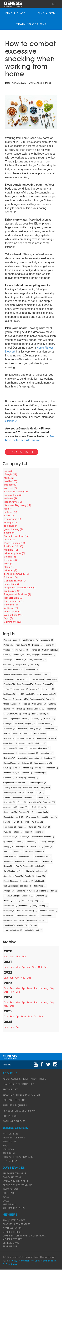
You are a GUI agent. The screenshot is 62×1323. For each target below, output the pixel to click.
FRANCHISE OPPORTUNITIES (19, 1084)
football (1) (7, 689)
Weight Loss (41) (13, 615)
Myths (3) (7, 832)
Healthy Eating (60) (11, 773)
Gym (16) (17, 768)
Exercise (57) (9, 684)
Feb (12, 967)
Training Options (31, 24)
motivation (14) (47, 753)
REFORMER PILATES (14, 1208)
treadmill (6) (8, 650)
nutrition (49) (11, 549)
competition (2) (12, 584)
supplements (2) (21, 689)
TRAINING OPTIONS (14, 1137)
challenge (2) (40, 743)
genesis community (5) (16, 573)
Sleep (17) (7, 851)
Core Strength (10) (25, 684)
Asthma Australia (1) (42, 856)
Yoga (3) (8, 563)
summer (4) (51, 709)
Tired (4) (33, 925)
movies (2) (22, 728)
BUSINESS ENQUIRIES (15, 1105)
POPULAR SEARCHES (14, 1121)
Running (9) (24, 837)
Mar (18, 967)
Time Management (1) (43, 763)
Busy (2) (46, 674)
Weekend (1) (32, 842)
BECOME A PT (10, 1089)
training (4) (10, 556)
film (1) (54, 891)
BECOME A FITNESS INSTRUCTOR (21, 1094)
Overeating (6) (47, 640)
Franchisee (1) (9, 827)
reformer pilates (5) (14, 553)
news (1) (7, 768)
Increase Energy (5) (40, 714)
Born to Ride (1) (48, 655)
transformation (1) (14, 601)
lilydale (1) (21, 709)
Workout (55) (18, 655)
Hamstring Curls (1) (11, 901)
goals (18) (30, 694)
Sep (12, 956)
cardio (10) (8, 724)
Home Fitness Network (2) (43, 837)
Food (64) (25, 822)
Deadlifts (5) (8, 817)
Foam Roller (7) (10, 856)
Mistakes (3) (22, 925)
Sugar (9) (28, 832)
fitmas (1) (43, 920)
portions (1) (28, 881)
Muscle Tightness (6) (12, 881)
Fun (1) (16, 822)
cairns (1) (18, 851)
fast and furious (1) (45, 724)
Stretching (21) (9, 792)
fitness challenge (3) (11, 704)
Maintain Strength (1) (33, 930)
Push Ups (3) (9, 925)
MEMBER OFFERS (12, 1232)
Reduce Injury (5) (30, 787)
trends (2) (29, 851)
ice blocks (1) (9, 694)
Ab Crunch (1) (38, 822)
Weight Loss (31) (33, 817)
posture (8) (39, 851)
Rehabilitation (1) (13, 597)
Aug (6, 956)
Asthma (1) (41, 738)
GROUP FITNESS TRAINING (17, 1185)
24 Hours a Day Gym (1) (39, 748)
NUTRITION (9, 1204)
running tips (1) (35, 728)
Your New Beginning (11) (17, 505)
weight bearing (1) (40, 906)
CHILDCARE (9, 1192)
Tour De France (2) (35, 847)
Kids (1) (51, 842)
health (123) (10, 481)
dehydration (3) (22, 665)
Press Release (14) (14, 543)
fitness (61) (28, 768)
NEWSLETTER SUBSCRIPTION (19, 1110)
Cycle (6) (7, 655)
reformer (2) (10, 570)
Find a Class (15, 13)
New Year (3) (8, 738)
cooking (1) (39, 832)
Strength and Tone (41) (13, 876)
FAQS (6, 1145)
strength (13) (8, 891)
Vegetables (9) (35, 802)
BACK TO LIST (20, 451)
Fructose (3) (24, 812)
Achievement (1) (10, 753)
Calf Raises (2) (22, 679)
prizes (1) (23, 748)
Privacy (13, 1260)
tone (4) (37, 674)
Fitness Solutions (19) (16, 491)
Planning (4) (20, 861)
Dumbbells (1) (25, 906)
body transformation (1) (46, 694)
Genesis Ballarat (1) (15, 580)
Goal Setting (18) (39, 704)
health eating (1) (25, 856)
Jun (12, 977)
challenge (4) (11, 525)
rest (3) (45, 817)
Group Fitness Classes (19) (15, 915)
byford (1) (7, 842)
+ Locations (10, 1161)
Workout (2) (10, 488)
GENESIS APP (10, 1246)
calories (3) (40, 866)
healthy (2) (20, 847)
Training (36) (49, 645)
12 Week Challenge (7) (13, 930)
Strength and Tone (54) (16, 536)
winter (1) (52, 704)
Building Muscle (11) (11, 763)
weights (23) (30, 724)
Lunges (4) (8, 660)
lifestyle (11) (10, 474)
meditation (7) (52, 768)
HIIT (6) (33, 807)
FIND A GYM (9, 1141)
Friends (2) (35, 650)
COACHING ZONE (12, 1177)
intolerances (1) (37, 679)
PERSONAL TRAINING (14, 1173)
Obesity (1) (37, 719)
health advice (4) (10, 837)
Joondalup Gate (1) (11, 896)
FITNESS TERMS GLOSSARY (18, 1157)
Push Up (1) (8, 679)
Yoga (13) (39, 901)
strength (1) (10, 522)
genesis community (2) (29, 753)
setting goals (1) (10, 748)
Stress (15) (8, 861)
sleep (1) (9, 567)
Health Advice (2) (13, 501)
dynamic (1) (35, 689)
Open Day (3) (40, 773)
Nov (18, 956)
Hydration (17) (9, 758)
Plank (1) (9, 515)
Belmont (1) (32, 920)
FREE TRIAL (9, 1153)
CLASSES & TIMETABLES (16, 1224)
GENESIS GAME (11, 1242)
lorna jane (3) (8, 910)
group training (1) (13, 529)
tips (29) (20, 694)
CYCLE (6, 1200)
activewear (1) (9, 728)
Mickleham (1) (44, 827)
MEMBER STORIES (13, 1239)
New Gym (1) (29, 797)
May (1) (54, 817)
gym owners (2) (12, 519)
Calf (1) (43, 842)
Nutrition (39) (8, 709)
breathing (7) (49, 758)
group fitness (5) (10, 743)
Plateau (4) (47, 861)
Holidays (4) (29, 871)
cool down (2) (25, 886)
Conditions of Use (29, 1260)
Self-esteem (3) (31, 669)
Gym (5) (8, 618)
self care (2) (10, 512)
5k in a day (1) (9, 802)
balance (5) (27, 763)
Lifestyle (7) (45, 787)
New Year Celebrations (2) (38, 891)
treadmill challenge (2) (12, 797)
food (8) (8, 508)
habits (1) (19, 724)
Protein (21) (8, 645)
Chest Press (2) (50, 728)
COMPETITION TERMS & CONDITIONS (24, 1235)
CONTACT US (10, 1116)
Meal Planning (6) (23, 645)
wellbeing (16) (43, 797)
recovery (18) (22, 699)
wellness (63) (41, 871)
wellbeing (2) (11, 608)
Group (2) (9, 539)
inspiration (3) (48, 689)
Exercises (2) (11, 560)
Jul (28, 967)
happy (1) (22, 827)
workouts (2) (8, 665)
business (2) (10, 484)
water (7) (23, 807)
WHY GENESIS (10, 1133)
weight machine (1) (30, 640)
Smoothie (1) (27, 901)
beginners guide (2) (11, 719)
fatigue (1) (18, 832)
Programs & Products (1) (17, 594)
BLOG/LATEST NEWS (14, 1220)
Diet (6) (21, 792)
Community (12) (13, 621)
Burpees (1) (37, 645)
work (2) (48, 847)
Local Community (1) (12, 714)
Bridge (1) (40, 792)
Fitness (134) (11, 577)
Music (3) (42, 807)
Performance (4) (37, 699)
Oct (40, 967)
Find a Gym (47, 13)
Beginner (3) (11, 532)
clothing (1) (40, 881)
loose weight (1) (35, 758)
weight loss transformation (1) (20, 587)
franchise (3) (11, 604)
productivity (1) (12, 591)
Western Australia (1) (48, 910)
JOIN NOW (8, 1149)
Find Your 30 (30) (13, 546)
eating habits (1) (26, 743)
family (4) (20, 817)
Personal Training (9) (25, 738)
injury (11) (41, 876)
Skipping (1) (33, 778)
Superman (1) (52, 679)
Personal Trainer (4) (11, 640)
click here (11, 421)
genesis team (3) (13, 495)
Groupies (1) (8, 778)
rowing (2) (28, 733)
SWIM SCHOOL (11, 1189)
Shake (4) (21, 891)
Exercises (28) (49, 802)
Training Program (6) (12, 787)
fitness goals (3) (12, 611)
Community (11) (10, 812)
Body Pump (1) (40, 886)
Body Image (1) (33, 655)
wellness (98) (11, 498)
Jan (6, 967)
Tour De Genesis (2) (24, 866)
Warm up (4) (8, 699)
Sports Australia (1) (40, 812)
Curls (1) (32, 827)
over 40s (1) (19, 842)
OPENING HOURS (12, 1228)
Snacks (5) (29, 876)
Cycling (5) (39, 768)
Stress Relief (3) (34, 861)
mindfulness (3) (22, 650)
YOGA (6, 1196)
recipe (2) (9, 477)
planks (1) (7, 920)
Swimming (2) (41, 896)
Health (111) (8, 866)
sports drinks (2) (48, 915)
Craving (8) (21, 778)
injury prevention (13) (37, 660)
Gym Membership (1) (12, 871)
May (29, 988)
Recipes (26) (19, 920)
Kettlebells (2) (40, 733)
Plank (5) (35, 665)
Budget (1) (22, 802)
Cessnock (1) (27, 896)
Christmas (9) (20, 660)
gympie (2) (22, 758)
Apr (23, 967)
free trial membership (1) (27, 910)
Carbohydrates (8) (50, 650)
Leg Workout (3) (10, 906)
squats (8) (17, 733)
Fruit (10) (52, 738)
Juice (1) (26, 704)
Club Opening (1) (10, 886)
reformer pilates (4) (38, 783)
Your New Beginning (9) (13, 669)
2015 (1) (30, 792)
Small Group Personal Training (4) (17, 674)
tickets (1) (26, 719)
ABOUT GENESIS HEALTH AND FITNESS (24, 1078)
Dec (24, 956)
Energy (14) (8, 847)
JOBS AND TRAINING (14, 1100)
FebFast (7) (34, 915)
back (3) (7, 822)
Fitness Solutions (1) (35, 709)
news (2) (8, 471)
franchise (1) (49, 719)
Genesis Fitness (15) (44, 684)
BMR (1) (7, 733)
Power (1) (50, 699)
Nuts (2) (26, 714)
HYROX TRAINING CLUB (16, 1181)
